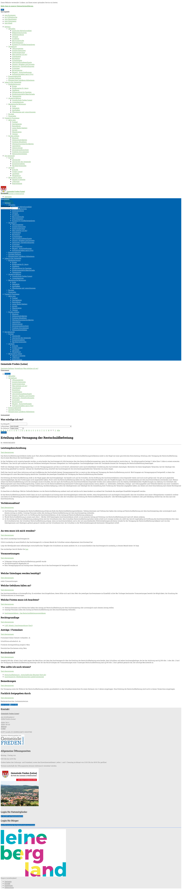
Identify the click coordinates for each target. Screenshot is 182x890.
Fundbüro (15, 39)
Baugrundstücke (18, 41)
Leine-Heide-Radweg (19, 128)
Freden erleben (13, 136)
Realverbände (17, 183)
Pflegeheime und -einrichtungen (24, 112)
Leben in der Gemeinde (13, 82)
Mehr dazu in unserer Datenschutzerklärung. (17, 6)
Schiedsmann (17, 60)
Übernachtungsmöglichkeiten (23, 144)
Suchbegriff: (5, 424)
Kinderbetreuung (14, 84)
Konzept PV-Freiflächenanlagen (23, 44)
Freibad (15, 122)
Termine (15, 37)
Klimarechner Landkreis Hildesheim (21, 80)
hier (26, 549)
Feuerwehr (12, 116)
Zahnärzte (15, 108)
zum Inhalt (8, 23)
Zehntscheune (17, 148)
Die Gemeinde (10, 156)
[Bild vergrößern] (33, 876)
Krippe (14, 86)
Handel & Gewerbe (18, 179)
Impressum (9, 201)
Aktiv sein (12, 120)
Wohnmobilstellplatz (19, 154)
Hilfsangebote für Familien (21, 92)
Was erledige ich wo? (19, 54)
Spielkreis (15, 90)
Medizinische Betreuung (17, 104)
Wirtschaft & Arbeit (15, 177)
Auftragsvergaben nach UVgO (22, 74)
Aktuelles (11, 29)
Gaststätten (16, 146)
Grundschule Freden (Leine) (22, 100)
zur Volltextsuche (11, 17)
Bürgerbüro (16, 58)
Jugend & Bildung (14, 98)
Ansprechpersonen (19, 50)
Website (4, 726)
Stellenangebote (18, 35)
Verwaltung (12, 46)
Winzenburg (16, 176)
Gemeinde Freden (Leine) (10, 714)
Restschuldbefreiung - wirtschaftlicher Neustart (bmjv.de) (25, 675)
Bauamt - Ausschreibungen (22, 72)
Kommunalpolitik (14, 76)
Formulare (16, 68)
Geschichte (16, 160)
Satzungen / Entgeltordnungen (23, 66)
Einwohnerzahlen (18, 164)
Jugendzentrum (18, 102)
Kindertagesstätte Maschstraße (23, 94)
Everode (15, 170)
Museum (15, 138)
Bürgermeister (17, 70)
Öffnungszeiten (17, 48)
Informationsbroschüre (20, 150)
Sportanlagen (17, 124)
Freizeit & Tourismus (12, 118)
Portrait (11, 158)
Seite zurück (5, 705)
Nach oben (14, 705)
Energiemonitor (17, 42)
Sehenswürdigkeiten (19, 140)
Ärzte (14, 106)
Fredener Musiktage (19, 142)
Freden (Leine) (17, 172)
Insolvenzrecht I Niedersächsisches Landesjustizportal (24, 677)
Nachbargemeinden (19, 166)
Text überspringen (7, 452)
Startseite (8, 197)
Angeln (14, 130)
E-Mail (3, 728)
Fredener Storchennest (20, 152)
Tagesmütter (16, 96)
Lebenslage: (5, 426)
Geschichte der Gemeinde (21, 162)
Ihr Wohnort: (5, 428)
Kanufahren (16, 126)
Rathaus (8, 27)
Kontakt (7, 884)
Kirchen (11, 114)
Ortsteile (11, 168)
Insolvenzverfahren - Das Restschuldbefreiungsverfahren (25, 613)
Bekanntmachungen (19, 33)
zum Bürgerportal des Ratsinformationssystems (18, 825)
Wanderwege (17, 132)
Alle (58, 430)
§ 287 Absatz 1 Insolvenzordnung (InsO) (19, 625)
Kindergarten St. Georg (20, 88)
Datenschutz (9, 887)
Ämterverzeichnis (18, 52)
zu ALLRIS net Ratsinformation (12, 816)
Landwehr (15, 174)
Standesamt (16, 56)
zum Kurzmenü (10, 15)
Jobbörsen (16, 181)
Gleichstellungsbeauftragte (22, 62)
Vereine (15, 134)
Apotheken (16, 110)
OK (2, 9)
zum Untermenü (10, 21)
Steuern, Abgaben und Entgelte (23, 64)
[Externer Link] (91, 740)
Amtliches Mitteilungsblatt (22, 31)
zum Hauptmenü (11, 19)
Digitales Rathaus (14, 78)
